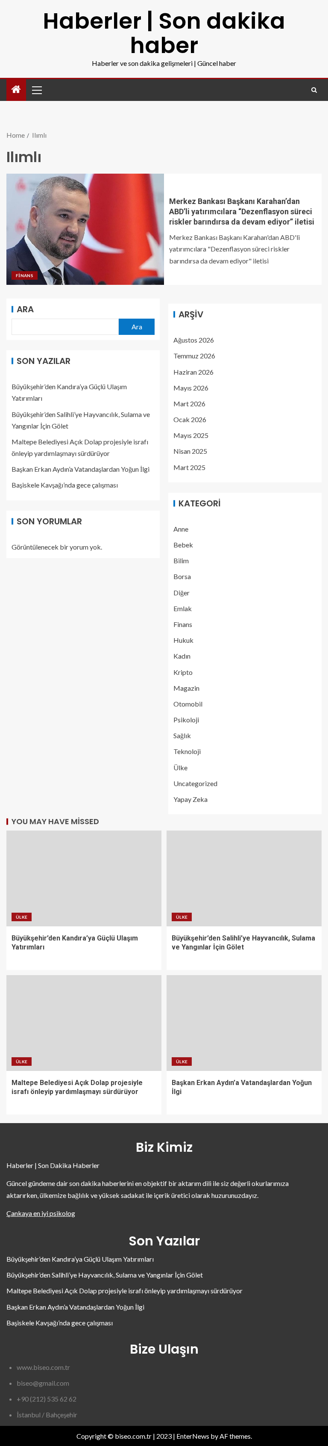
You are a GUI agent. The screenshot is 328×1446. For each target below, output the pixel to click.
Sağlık (182, 735)
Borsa (182, 576)
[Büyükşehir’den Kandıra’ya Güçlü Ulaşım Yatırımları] (83, 878)
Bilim (181, 560)
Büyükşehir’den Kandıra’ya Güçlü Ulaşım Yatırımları (80, 1259)
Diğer (181, 592)
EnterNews (192, 1436)
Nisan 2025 (190, 451)
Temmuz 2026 (194, 356)
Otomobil (187, 704)
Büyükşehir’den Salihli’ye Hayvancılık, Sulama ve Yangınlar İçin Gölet (104, 1275)
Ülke (180, 767)
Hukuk (183, 640)
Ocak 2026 (189, 419)
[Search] (314, 90)
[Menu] (36, 90)
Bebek (183, 545)
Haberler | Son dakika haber (164, 33)
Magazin (186, 688)
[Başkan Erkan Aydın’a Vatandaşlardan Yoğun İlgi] (244, 1023)
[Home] (16, 89)
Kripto (183, 672)
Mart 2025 (189, 467)
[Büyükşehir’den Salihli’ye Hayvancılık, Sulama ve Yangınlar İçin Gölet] (244, 878)
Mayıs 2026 (190, 388)
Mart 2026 (189, 403)
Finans (24, 275)
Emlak (182, 608)
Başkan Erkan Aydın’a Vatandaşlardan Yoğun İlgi (80, 469)
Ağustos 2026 (193, 340)
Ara (25, 309)
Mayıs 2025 (190, 435)
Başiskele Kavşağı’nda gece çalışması (65, 485)
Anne (180, 529)
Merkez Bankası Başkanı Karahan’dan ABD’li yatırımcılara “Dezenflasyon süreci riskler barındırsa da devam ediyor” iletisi (241, 211)
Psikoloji (186, 720)
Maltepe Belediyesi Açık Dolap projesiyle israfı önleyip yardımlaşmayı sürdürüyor (124, 1290)
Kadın (181, 656)
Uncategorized (195, 783)
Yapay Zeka (190, 799)
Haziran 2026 (193, 372)
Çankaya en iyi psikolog (40, 1213)
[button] (36, 90)
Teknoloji (187, 751)
